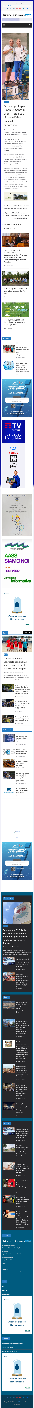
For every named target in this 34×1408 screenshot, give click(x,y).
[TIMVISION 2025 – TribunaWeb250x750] (13, 421)
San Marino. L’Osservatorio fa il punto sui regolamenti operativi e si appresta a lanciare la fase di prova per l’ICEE (22, 980)
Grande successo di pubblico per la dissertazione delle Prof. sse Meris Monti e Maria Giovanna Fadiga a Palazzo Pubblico (15, 256)
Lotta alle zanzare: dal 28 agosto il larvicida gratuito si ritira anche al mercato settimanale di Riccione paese (22, 1027)
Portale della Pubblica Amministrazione (12, 1343)
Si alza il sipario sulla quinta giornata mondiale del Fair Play (15, 290)
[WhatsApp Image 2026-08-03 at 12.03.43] (17, 380)
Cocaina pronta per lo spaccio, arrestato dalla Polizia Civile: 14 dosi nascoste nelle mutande (22, 963)
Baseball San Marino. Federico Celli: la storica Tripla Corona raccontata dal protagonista (22, 777)
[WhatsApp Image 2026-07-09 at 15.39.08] (17, 592)
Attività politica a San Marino (9, 1351)
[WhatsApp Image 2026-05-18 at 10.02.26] (17, 540)
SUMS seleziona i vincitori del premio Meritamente (22, 790)
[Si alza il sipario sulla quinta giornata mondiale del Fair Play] (15, 272)
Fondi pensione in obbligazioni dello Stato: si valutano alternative (21, 739)
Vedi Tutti (27, 633)
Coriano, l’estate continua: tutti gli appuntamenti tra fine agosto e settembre (22, 1108)
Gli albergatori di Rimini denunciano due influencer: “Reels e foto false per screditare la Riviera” (22, 1008)
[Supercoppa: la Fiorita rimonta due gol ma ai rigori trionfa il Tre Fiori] (8, 720)
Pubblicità (4, 1291)
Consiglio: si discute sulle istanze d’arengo (22, 763)
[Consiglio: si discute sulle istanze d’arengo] (9, 764)
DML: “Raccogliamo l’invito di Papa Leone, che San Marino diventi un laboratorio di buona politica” (22, 368)
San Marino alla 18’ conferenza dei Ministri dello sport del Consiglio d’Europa (16, 207)
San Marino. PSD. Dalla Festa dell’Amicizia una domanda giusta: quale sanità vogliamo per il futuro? (15, 937)
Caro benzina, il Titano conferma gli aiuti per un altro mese (22, 1200)
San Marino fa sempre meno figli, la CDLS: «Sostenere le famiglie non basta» (22, 1168)
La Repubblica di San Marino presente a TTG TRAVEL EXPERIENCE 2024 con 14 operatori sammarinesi (14, 215)
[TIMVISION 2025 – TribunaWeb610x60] (17, 19)
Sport (5, 654)
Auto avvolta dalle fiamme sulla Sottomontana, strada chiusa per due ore (22, 1185)
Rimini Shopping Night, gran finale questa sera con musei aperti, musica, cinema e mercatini (21, 1090)
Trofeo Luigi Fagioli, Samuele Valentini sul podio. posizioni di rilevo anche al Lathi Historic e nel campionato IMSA (22, 689)
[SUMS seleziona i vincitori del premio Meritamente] (9, 791)
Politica (5, 926)
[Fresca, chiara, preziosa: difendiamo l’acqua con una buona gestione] (15, 304)
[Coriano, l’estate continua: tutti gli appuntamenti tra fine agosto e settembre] (9, 1109)
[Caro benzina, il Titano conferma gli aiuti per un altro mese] (9, 1202)
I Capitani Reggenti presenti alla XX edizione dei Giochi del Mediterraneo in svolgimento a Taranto (22, 705)
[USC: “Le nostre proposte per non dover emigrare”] (9, 753)
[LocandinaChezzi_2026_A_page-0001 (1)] (17, 495)
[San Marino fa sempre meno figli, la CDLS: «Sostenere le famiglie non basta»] (9, 1170)
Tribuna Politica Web (18, 129)
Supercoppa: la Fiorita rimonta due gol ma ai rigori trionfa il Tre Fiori (22, 719)
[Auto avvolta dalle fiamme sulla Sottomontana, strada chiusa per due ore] (9, 1186)
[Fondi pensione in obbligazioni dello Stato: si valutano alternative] (9, 740)
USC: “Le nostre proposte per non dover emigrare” (21, 751)
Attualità (7, 102)
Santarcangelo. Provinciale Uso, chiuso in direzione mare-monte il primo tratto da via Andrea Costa (22, 1072)
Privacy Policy (6, 1294)
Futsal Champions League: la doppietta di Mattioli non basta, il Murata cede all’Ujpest (22, 351)
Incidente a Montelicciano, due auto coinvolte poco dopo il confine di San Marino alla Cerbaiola (22, 1151)
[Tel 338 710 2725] (16, 193)
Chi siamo (4, 1287)
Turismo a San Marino (7, 1347)
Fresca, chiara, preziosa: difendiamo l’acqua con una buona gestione (15, 322)
